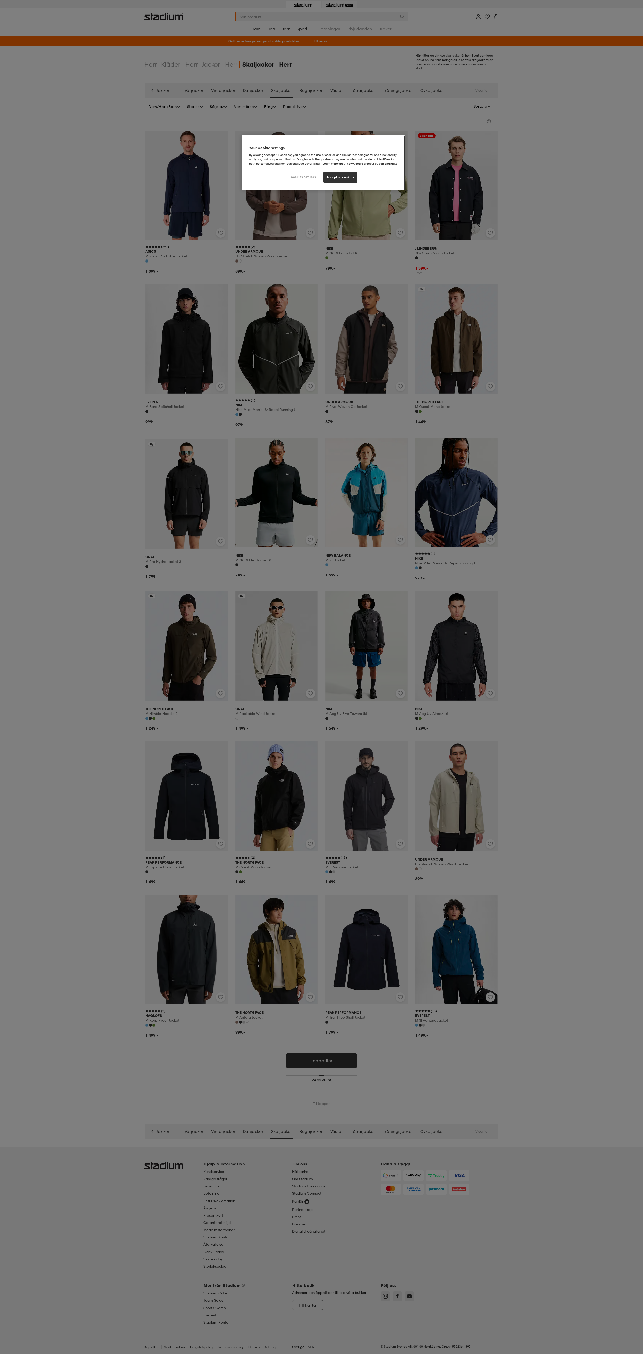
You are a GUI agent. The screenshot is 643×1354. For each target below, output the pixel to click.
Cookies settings (303, 177)
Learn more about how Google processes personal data (360, 163)
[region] (323, 162)
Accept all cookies (340, 177)
